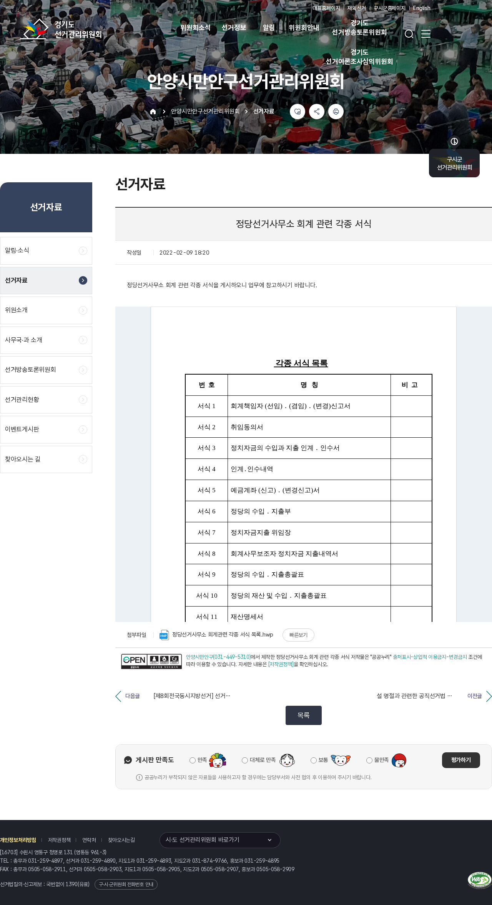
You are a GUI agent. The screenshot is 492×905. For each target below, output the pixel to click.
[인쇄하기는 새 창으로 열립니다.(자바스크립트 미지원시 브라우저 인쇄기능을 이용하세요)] (336, 111)
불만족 (381, 760)
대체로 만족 (263, 760)
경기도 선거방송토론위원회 (359, 27)
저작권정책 (59, 840)
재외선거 (356, 8)
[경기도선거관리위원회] (84, 28)
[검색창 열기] (409, 34)
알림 (269, 27)
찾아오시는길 (121, 840)
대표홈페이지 (326, 8)
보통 (323, 760)
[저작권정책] (281, 664)
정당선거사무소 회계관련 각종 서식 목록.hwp (222, 634)
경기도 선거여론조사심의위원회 (359, 56)
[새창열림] (151, 661)
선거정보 (234, 27)
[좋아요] (297, 111)
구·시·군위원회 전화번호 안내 (126, 884)
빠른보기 (298, 635)
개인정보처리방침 (18, 840)
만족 (202, 760)
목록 (303, 715)
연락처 (89, 840)
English (421, 8)
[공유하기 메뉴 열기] (316, 111)
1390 (72, 884)
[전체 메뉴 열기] (425, 34)
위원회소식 (195, 27)
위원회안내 (304, 27)
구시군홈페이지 (390, 8)
